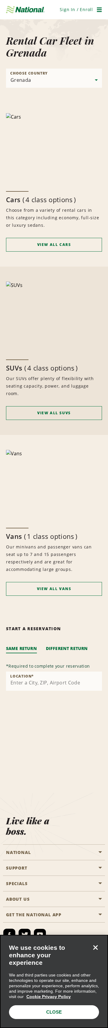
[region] (54, 981)
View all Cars (54, 244)
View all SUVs (54, 412)
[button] (76, 9)
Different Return (67, 648)
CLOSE (54, 1012)
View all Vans (54, 588)
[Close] (95, 947)
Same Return (21, 648)
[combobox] (54, 681)
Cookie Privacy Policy (48, 996)
